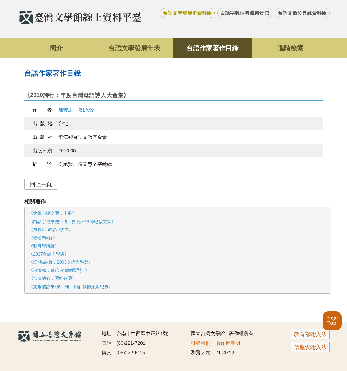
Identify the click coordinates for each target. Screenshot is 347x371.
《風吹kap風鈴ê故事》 (51, 229)
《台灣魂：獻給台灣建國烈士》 (59, 270)
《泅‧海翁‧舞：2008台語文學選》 (61, 262)
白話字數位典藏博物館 (244, 13)
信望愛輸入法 (310, 347)
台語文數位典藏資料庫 (302, 13)
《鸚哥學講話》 (44, 246)
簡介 (56, 47)
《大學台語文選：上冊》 (52, 213)
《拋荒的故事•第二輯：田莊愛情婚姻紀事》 (71, 286)
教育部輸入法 (310, 334)
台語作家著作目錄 (213, 47)
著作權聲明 (228, 343)
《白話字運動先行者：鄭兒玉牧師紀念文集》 (72, 221)
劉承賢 (86, 110)
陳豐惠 (65, 110)
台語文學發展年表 (134, 47)
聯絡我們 (200, 343)
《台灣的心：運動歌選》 (52, 278)
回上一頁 (41, 184)
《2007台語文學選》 (49, 254)
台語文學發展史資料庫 (187, 13)
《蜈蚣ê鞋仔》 (43, 237)
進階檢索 (291, 47)
